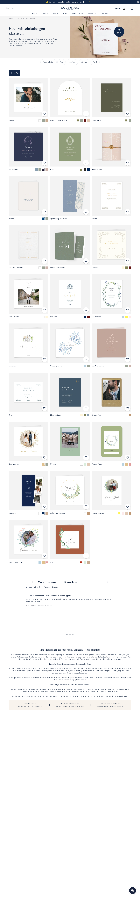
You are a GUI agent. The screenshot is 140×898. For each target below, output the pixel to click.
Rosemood (11, 18)
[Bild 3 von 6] (69, 634)
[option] (39, 120)
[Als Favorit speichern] (44, 114)
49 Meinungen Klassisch (50, 587)
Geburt (55, 14)
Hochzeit (45, 14)
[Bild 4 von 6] (70, 634)
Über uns (10, 8)
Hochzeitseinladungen (22, 18)
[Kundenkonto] (124, 9)
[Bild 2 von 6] (67, 634)
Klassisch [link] (32, 18)
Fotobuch (34, 14)
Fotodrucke (92, 14)
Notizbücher (105, 14)
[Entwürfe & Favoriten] (128, 9)
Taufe (65, 14)
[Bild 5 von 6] (72, 634)
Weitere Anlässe (77, 14)
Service (117, 8)
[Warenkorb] (132, 9)
